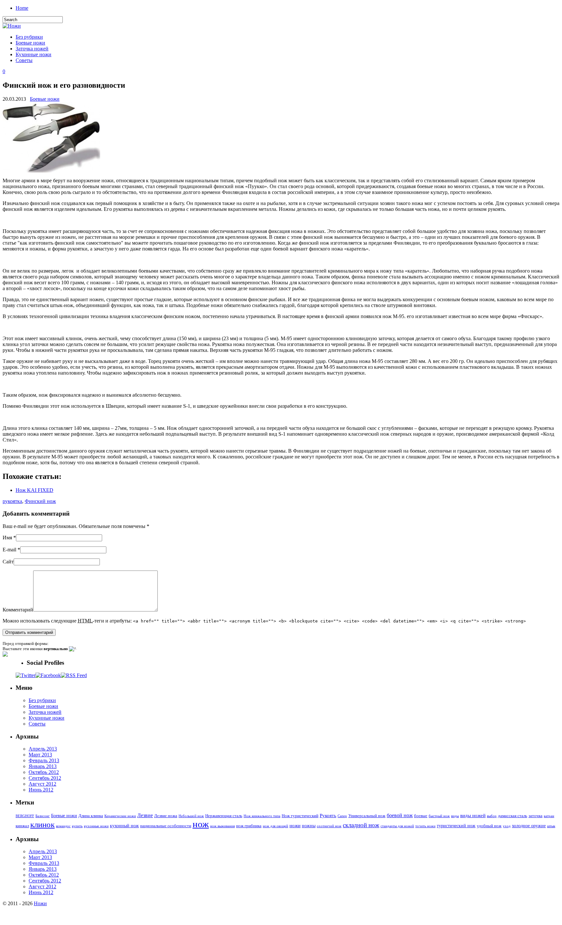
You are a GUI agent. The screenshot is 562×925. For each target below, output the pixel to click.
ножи (295, 825)
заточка (535, 816)
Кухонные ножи (33, 54)
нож (201, 824)
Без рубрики (29, 37)
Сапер (342, 816)
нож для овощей (275, 826)
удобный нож (489, 826)
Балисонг (42, 816)
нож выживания (222, 826)
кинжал (22, 826)
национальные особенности (165, 826)
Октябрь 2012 (44, 772)
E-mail (9, 549)
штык (551, 826)
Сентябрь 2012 (45, 778)
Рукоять (328, 815)
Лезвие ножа (165, 816)
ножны (308, 825)
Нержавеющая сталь (223, 816)
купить (77, 826)
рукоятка (12, 501)
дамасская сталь (512, 816)
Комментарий (18, 609)
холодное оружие (529, 825)
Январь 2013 (43, 766)
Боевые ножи (30, 42)
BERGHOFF (25, 816)
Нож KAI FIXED (34, 490)
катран (549, 816)
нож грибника (248, 826)
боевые (420, 816)
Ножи (40, 903)
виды (455, 816)
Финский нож (40, 501)
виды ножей (473, 815)
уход (507, 826)
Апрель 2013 (43, 749)
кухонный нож (124, 825)
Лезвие (145, 815)
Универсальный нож (366, 816)
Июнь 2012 (41, 789)
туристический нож (456, 825)
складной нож (361, 825)
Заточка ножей (32, 48)
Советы (24, 60)
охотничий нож (329, 826)
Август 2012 (42, 784)
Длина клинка (90, 816)
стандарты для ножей (397, 826)
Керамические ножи (120, 816)
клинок (42, 824)
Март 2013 (40, 754)
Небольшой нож (191, 816)
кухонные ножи (96, 826)
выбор (492, 816)
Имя (7, 537)
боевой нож (400, 815)
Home (22, 8)
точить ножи (425, 826)
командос (63, 826)
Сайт (8, 561)
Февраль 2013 (44, 760)
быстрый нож (439, 816)
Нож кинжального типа (262, 816)
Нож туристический (300, 816)
